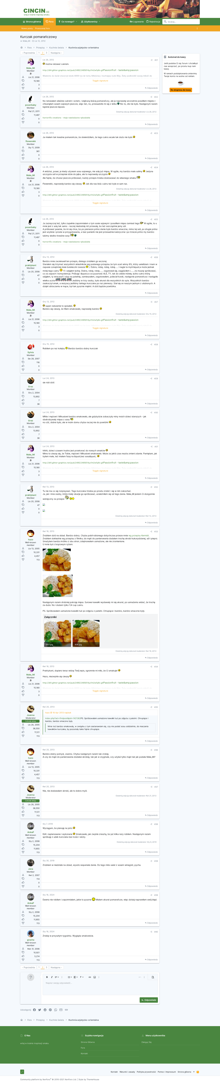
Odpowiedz (152, 88)
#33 (156, 531)
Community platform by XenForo (48, 1079)
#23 (156, 133)
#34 (156, 666)
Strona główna (88, 1042)
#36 (156, 750)
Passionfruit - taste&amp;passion (120, 70)
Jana (30, 869)
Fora (83, 1048)
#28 (156, 344)
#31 (156, 446)
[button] (76, 21)
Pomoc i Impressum (167, 1072)
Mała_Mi (26, 41)
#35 (156, 707)
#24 (156, 167)
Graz (30, 386)
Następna (55, 53)
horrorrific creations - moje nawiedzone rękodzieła (66, 117)
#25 (156, 219)
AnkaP (30, 832)
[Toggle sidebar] (198, 28)
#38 (156, 824)
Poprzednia (29, 53)
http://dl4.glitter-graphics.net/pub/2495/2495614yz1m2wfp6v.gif (73, 70)
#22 (156, 97)
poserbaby (30, 105)
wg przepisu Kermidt (139, 535)
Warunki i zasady (127, 1072)
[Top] (194, 1072)
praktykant (30, 265)
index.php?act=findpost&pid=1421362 (63, 718)
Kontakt (84, 1053)
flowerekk (31, 141)
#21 (156, 60)
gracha (30, 939)
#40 (156, 932)
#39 (156, 861)
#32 (156, 487)
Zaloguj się (146, 1042)
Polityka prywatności (146, 1072)
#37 (156, 787)
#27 (156, 302)
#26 (156, 257)
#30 (156, 412)
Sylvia (31, 352)
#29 (156, 378)
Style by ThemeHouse (89, 1079)
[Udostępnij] (152, 60)
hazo (30, 539)
